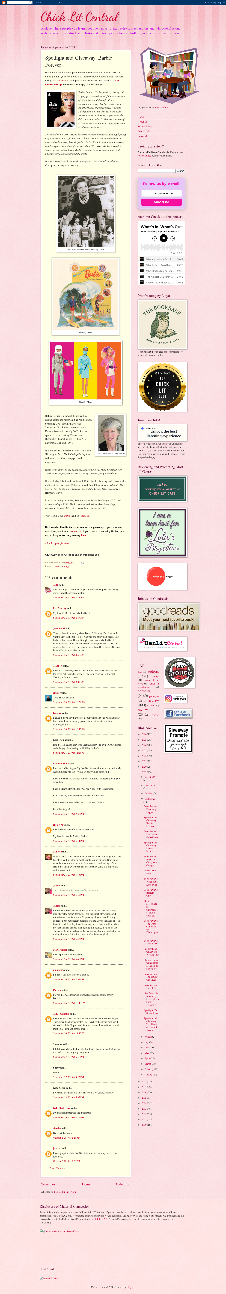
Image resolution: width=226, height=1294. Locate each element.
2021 (144, 761)
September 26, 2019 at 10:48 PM (69, 1003)
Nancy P (57, 851)
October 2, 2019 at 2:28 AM (66, 1137)
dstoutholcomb (61, 763)
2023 (144, 750)
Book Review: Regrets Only (151, 892)
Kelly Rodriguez (61, 1108)
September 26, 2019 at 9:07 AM (68, 682)
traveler (57, 713)
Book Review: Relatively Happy (151, 809)
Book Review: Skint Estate (151, 942)
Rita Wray (58, 824)
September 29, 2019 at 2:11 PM (68, 1117)
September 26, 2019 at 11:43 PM (69, 1033)
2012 (144, 1114)
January (149, 1074)
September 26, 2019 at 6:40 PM (68, 959)
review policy (144, 155)
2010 (144, 1124)
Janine (56, 885)
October (149, 793)
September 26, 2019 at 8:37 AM (68, 617)
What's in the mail (150, 872)
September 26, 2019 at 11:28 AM (69, 752)
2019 (144, 772)
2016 (144, 1092)
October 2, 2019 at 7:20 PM (66, 1161)
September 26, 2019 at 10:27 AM (69, 702)
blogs (156, 676)
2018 (144, 1081)
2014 (144, 1103)
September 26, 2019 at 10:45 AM (69, 729)
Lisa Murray (59, 608)
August (148, 1036)
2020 (144, 766)
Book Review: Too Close (151, 986)
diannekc (58, 970)
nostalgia (66, 566)
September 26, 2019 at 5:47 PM (68, 939)
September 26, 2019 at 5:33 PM (68, 874)
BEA (140, 672)
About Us (142, 121)
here (83, 535)
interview (151, 700)
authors (153, 671)
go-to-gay (154, 696)
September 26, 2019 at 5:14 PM (68, 841)
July (147, 1042)
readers (150, 705)
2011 (144, 1119)
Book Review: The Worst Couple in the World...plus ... (151, 928)
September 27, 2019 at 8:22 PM (68, 1077)
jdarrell (57, 1148)
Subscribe (161, 202)
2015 (144, 1097)
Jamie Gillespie (61, 1014)
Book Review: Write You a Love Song (151, 881)
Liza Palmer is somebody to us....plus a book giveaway (151, 998)
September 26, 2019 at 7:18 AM (68, 597)
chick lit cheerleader (148, 685)
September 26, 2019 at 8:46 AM (68, 655)
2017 (144, 1087)
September (150, 798)
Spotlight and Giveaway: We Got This (151, 951)
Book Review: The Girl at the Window (151, 834)
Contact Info (144, 131)
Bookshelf (143, 136)
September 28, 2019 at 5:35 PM (68, 1097)
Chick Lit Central (79, 16)
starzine (57, 1128)
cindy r (57, 693)
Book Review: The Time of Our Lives (151, 976)
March (148, 1063)
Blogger (131, 1287)
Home (86, 1184)
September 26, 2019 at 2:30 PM (68, 814)
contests (57, 566)
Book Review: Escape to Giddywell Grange (151, 861)
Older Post (123, 1184)
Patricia (57, 990)
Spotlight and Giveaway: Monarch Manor (150, 847)
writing (155, 714)
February (149, 1069)
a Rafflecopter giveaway (57, 543)
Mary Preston (60, 949)
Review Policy (145, 126)
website (68, 515)
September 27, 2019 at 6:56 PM (68, 1056)
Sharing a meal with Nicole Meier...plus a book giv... (151, 964)
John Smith (59, 628)
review (143, 709)
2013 (144, 1108)
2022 (144, 756)
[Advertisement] (51, 1249)
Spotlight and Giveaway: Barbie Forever (150, 822)
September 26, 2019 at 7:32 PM (68, 979)
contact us (76, 531)
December (150, 776)
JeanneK (58, 666)
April (147, 1058)
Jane (55, 585)
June (147, 1047)
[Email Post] (82, 562)
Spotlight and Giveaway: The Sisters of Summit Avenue (150, 1024)
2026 (144, 734)
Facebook (84, 515)
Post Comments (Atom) (65, 1191)
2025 (144, 739)
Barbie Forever (61, 80)
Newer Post (48, 1184)
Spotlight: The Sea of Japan (151, 1011)
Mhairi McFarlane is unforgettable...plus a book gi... (151, 908)
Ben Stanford (161, 107)
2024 (144, 745)
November (150, 785)
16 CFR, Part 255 (98, 1219)
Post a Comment (58, 1168)
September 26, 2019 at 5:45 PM (68, 894)
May (147, 1053)
